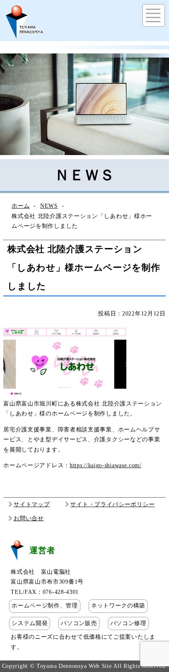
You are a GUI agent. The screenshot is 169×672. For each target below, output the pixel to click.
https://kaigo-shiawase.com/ (106, 465)
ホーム (20, 206)
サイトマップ (32, 504)
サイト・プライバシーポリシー (112, 504)
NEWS (49, 206)
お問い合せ (29, 518)
